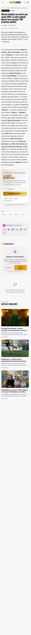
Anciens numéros (7, 200)
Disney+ (16, 214)
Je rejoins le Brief (14, 194)
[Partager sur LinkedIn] (12, 229)
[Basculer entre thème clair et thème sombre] (24, 2)
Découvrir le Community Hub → (15, 271)
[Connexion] (2, 2)
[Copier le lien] (4, 233)
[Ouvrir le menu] (27, 2)
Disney (9, 55)
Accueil (3, 8)
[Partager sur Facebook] (8, 229)
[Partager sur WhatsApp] (17, 229)
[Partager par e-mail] (25, 229)
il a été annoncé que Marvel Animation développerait (14, 117)
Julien (5, 25)
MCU (10, 214)
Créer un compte (20, 267)
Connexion (8, 267)
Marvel (24, 49)
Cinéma (8, 8)
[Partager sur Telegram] (21, 229)
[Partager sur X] (4, 229)
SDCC (23, 214)
